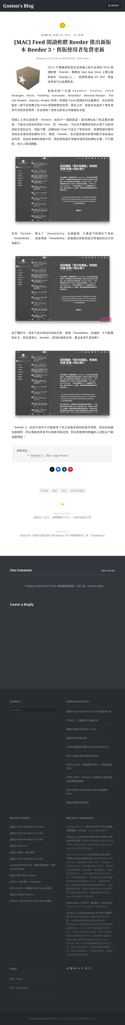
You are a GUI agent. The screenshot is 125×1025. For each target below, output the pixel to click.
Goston (52, 58)
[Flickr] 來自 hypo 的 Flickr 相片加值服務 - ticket (87, 792)
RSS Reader (77, 490)
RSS (64, 490)
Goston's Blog (18, 6)
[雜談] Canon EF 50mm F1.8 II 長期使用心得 (88, 711)
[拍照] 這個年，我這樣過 (22, 852)
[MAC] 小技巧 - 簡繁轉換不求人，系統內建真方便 (89, 766)
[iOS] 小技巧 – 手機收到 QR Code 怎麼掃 (31, 888)
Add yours (108, 570)
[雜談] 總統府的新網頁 (77, 802)
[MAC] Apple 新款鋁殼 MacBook (82, 755)
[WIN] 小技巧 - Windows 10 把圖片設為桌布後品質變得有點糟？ (89, 779)
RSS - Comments (19, 987)
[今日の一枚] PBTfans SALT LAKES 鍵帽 (30, 901)
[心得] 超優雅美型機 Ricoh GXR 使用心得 (87, 747)
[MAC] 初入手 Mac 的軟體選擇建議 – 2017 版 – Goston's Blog (70, 586)
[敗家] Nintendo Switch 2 (22, 894)
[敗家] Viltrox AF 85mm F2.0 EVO (26, 839)
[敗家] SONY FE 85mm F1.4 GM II (27, 826)
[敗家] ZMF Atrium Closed (23, 875)
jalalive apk (71, 902)
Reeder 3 (65, 77)
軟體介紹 (58, 35)
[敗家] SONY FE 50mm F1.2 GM (26, 858)
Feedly (44, 490)
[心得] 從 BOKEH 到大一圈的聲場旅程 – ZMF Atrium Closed (33, 867)
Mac (55, 490)
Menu (115, 5)
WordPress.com (87, 1018)
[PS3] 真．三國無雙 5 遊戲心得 (82, 720)
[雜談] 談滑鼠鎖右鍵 (76, 738)
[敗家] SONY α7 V (19, 846)
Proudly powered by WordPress (44, 1018)
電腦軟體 (46, 35)
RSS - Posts (16, 979)
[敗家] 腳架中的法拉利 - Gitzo (81, 729)
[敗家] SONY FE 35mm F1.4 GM (26, 833)
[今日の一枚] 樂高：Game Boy (25, 881)
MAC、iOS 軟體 (74, 35)
